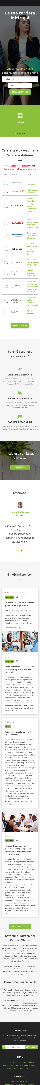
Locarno (5, 1065)
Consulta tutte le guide (14, 628)
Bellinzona (22, 1062)
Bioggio (9, 1068)
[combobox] (20, 85)
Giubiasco (31, 1062)
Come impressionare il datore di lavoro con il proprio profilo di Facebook (19, 669)
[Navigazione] (3, 3)
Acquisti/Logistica (21, 1081)
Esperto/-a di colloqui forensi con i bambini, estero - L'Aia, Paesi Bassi (33, 286)
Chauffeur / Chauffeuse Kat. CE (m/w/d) (33, 235)
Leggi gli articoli (19, 926)
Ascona (18, 1065)
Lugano (25, 1065)
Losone (11, 1065)
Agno (15, 1068)
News (8, 726)
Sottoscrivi (31, 1047)
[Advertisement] (20, 45)
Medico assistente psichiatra (31, 273)
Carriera (9, 597)
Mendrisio (29, 1068)
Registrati (20, 467)
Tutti (12, 1081)
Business (9, 840)
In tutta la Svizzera (10, 1062)
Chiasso (21, 1068)
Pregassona (33, 1065)
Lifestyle (9, 661)
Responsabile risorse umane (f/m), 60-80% (32, 262)
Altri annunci (20, 326)
